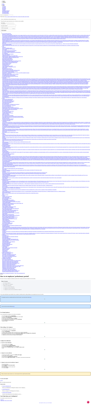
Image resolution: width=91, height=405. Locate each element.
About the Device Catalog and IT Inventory (68, 233)
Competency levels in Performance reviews (81, 181)
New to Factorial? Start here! (6, 33)
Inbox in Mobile (55, 43)
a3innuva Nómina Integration (6, 125)
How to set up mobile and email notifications (34, 40)
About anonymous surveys (24, 187)
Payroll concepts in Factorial (6, 122)
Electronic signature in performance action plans (72, 149)
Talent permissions (18, 173)
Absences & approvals (5, 85)
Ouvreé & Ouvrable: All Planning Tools (50, 97)
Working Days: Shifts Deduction (72, 97)
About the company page (80, 157)
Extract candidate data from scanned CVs (64, 159)
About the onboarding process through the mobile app (27, 43)
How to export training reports (6, 198)
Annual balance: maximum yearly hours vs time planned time (54, 80)
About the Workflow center (14, 175)
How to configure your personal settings (78, 40)
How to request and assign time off (25, 86)
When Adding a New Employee (8, 284)
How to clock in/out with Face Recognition (43, 78)
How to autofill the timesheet (33, 80)
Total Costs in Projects (5, 113)
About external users (13, 172)
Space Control (4, 169)
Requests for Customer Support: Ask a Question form (10, 261)
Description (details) (4, 25)
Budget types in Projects (6, 114)
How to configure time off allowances (30, 90)
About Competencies (14, 183)
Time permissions (4, 173)
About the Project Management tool (7, 99)
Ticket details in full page (6, 248)
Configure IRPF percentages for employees (10, 38)
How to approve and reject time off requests (58, 86)
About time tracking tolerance (15, 78)
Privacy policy (7, 400)
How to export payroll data (15, 122)
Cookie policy (2, 400)
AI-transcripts (39, 191)
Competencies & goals (5, 182)
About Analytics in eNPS (68, 187)
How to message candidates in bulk (10, 159)
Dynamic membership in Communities (50, 189)
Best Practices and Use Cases (80, 137)
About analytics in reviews (6, 181)
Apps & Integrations (5, 224)
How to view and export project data (7, 101)
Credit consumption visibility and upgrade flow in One (10, 57)
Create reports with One (36, 177)
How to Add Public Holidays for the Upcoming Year (81, 87)
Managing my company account (7, 34)
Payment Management (5, 140)
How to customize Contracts (31, 162)
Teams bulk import (15, 165)
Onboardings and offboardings (37, 231)
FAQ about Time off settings (39, 91)
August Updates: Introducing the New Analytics (25, 177)
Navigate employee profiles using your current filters (76, 165)
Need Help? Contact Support (6, 258)
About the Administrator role (21, 172)
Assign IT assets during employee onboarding (82, 233)
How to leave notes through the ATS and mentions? (35, 158)
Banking (10, 140)
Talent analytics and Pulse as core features (68, 181)
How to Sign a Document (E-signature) (8, 149)
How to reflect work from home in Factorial (79, 82)
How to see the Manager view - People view (9, 105)
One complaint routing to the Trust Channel (8, 75)
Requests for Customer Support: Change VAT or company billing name (13, 265)
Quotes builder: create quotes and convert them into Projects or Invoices (13, 117)
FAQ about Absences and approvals (61, 87)
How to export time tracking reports (83, 79)
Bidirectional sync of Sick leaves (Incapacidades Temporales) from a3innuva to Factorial (23, 126)
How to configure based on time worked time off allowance (61, 90)
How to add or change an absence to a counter (79, 88)
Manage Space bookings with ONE (7, 59)
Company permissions (24, 173)
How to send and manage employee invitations (39, 45)
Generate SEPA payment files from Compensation (71, 123)
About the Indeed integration (6, 227)
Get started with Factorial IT (6, 231)
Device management (45, 231)
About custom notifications (6, 175)
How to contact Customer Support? (10, 16)
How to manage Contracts (11, 162)
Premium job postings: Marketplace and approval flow (24, 159)
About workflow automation (30, 175)
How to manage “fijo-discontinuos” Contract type (73, 162)
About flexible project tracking (6, 102)
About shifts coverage (22, 95)
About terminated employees (39, 162)
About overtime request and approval (59, 79)
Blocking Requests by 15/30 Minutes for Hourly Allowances (63, 88)
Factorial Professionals (42, 123)
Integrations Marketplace (6, 226)
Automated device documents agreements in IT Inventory (48, 233)
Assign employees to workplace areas (62, 165)
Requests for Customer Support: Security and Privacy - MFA (11, 266)
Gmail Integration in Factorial (51, 227)
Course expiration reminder (6, 202)
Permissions (4, 171)
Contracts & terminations (6, 161)
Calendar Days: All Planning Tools (16, 97)
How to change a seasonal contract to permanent (32, 163)
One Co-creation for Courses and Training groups (9, 62)
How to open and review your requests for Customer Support (11, 260)
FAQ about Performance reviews (42, 181)
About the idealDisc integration (15, 227)
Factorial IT (4, 230)
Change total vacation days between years (48, 92)
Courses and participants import (7, 209)
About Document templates (6, 152)
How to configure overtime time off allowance (77, 90)
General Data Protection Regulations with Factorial (50, 157)
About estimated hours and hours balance (71, 79)
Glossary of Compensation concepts (85, 123)
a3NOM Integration (14, 125)
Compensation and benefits (6, 120)
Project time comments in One (6, 73)
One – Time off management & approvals (8, 51)
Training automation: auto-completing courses (9, 206)
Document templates (5, 151)
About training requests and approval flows (8, 200)
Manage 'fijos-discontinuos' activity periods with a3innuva (56, 126)
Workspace (4, 134)
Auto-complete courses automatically (7, 207)
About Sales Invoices (5, 141)
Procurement (4, 138)
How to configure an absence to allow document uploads (81, 92)
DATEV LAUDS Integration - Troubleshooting (75, 126)
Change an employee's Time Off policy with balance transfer (11, 93)
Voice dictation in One (5, 65)
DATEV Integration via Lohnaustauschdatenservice (25, 125)
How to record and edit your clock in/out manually (78, 78)
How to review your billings (6, 253)
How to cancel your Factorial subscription (8, 255)
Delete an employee (56, 163)
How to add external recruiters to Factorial (76, 156)
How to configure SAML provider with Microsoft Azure (69, 35)
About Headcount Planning (6, 143)
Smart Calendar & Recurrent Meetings (15, 191)
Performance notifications (6, 245)
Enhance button (4, 67)
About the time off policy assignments (75, 91)
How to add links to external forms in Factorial (72, 45)
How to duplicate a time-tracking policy (22, 84)
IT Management (4, 229)
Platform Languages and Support (27, 45)
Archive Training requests (6, 220)
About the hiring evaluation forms (61, 158)
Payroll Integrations (5, 124)
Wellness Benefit (80, 129)
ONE (3, 46)
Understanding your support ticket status (8, 268)
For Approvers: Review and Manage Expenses (54, 137)
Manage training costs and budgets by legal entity (9, 218)
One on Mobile (4, 49)
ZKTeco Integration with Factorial (32, 227)
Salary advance (4, 131)
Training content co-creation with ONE (8, 211)
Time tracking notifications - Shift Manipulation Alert (10, 239)
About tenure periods (31, 91)
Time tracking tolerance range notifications (8, 241)
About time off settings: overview (7, 90)
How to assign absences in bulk (24, 88)
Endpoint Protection (51, 231)
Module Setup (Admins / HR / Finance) (16, 137)
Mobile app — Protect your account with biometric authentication (68, 43)
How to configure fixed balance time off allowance (44, 90)
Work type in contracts (80, 163)
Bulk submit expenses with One (7, 68)
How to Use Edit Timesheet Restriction (22, 81)
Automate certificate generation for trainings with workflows (11, 201)
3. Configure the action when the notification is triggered (12, 289)
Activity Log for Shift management (84, 95)
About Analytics (51, 177)
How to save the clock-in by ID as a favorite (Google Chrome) (64, 81)
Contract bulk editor (21, 163)
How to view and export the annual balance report (33, 95)
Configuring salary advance (14, 132)
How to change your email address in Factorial (59, 41)
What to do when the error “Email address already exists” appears (12, 45)
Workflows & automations (6, 174)
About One (4, 47)
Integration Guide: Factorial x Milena (55, 125)
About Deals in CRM (12, 141)
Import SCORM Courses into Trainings (8, 216)
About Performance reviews (51, 181)
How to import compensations (23, 122)
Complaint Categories (28, 185)
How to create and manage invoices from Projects (9, 109)
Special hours (65, 80)
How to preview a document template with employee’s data (66, 152)
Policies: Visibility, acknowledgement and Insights (9, 247)
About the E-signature (34, 149)
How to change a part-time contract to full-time (46, 163)
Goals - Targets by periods (47, 183)
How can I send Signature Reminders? (59, 149)
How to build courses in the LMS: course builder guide (10, 208)
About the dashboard (5, 40)
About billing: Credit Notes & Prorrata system (9, 254)
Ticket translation (4, 251)
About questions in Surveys (32, 187)
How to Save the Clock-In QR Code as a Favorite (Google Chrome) (38, 81)
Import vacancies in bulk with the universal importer (50, 159)
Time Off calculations (13, 92)
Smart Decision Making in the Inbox (26, 37)
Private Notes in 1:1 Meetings (46, 191)
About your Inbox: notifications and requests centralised (49, 40)
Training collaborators (5, 219)
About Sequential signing (83, 149)
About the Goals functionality (6, 183)
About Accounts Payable (52, 139)
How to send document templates (52, 152)
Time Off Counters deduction (6, 97)
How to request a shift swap (45, 95)
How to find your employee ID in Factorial (21, 41)
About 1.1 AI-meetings (5, 191)
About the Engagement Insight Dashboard (78, 187)
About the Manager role (5, 389)
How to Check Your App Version (48, 43)
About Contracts (4, 162)
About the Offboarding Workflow (40, 175)
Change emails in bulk (40, 38)
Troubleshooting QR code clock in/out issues (12, 83)
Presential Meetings (29, 191)
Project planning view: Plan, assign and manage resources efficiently (12, 108)
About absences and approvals (6, 86)
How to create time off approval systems (45, 86)
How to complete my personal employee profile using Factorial (18, 40)
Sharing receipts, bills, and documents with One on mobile (11, 70)
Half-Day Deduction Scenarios (39, 97)
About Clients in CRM (18, 141)
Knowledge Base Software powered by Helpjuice (45, 402)
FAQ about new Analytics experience (12, 177)
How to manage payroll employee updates (34, 122)
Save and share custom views (21, 38)
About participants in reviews (23, 181)
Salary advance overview (6, 132)
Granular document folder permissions (31, 172)
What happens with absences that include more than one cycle (19, 91)
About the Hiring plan (26, 156)
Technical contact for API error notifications (50, 38)
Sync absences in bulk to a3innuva (42, 126)
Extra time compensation (41, 80)
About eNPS (55, 187)
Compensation (4, 121)
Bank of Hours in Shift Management (73, 95)
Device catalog (60, 233)
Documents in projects (5, 110)
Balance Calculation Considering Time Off (53, 82)
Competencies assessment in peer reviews (36, 183)
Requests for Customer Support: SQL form (8, 264)
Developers (62, 231)
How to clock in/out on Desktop (14, 79)
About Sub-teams (12, 166)
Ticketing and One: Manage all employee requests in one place (11, 60)
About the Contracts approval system (20, 162)
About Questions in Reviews (32, 181)
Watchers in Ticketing (5, 249)
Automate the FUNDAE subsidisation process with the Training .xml (12, 203)
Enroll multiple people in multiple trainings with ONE (10, 74)
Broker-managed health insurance (11, 130)
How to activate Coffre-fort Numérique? (8, 153)
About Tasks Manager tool (19, 168)
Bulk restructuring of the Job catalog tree (51, 165)
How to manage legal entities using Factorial (22, 16)
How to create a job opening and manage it (20, 157)
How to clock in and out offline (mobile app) (45, 83)
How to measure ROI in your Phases (7, 115)
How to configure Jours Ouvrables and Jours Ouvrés (62, 91)
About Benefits (54, 129)
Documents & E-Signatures (6, 145)
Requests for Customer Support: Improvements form (10, 262)
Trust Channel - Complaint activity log (46, 185)
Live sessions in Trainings (6, 222)
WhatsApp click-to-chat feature (63, 157)
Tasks (3, 167)
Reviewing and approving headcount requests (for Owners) (48, 143)
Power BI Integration (59, 227)
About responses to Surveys (41, 187)
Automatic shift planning (63, 95)
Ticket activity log (5, 250)
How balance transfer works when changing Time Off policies (45, 93)
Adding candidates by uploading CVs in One (9, 66)
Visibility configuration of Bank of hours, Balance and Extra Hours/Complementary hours (66, 83)
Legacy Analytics (4, 178)
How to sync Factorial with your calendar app (65, 40)
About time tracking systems (54, 78)
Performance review (5, 180)
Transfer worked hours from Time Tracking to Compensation (55, 123)
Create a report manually (58, 177)
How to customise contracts (86, 162)
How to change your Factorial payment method (9, 256)
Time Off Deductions (5, 96)
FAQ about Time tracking (17, 80)
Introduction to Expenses (6, 137)
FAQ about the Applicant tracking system (49, 158)
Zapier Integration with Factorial (85, 227)
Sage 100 (66, 126)
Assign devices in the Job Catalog (21, 233)
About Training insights (5, 197)
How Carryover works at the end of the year (35, 92)
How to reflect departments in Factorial (38, 165)
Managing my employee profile (7, 39)
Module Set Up (20, 140)
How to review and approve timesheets (29, 79)
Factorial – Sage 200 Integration (72, 125)
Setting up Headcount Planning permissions (63, 143)
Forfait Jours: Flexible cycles (69, 92)
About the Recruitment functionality (17, 156)
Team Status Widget (51, 81)
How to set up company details (20, 35)
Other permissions (30, 173)
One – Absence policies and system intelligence (9, 50)
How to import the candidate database (13, 158)
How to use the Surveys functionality (7, 187)
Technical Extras (87, 137)
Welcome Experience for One (6, 63)
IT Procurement (13, 231)
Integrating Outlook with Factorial (68, 227)
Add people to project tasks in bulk (7, 119)
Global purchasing (57, 231)
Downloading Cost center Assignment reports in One (10, 61)
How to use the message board (8, 157)
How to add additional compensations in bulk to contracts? (75, 122)
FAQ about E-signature (49, 149)
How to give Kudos (5, 194)
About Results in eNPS (61, 187)
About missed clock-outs (24, 80)
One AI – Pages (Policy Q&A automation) (8, 48)
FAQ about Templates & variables (27, 152)
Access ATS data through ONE (37, 159)
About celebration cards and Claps (14, 189)
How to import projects (5, 103)
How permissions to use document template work (39, 152)
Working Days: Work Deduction (82, 97)
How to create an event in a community (39, 189)
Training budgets (4, 213)
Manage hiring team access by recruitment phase (77, 159)
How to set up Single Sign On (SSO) (40, 35)
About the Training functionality (7, 196)
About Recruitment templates (33, 156)
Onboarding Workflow (22, 175)
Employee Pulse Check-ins (6, 192)
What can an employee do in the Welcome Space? (13, 37)
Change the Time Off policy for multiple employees (28, 93)
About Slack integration (76, 227)
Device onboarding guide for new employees (33, 233)
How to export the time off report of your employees (33, 87)
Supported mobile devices (39, 43)
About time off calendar (44, 87)
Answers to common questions (6, 44)
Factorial (10, 400)
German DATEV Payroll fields (15, 127)
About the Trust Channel (6, 185)
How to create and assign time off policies (18, 90)
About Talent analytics (58, 181)
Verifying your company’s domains (31, 38)
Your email (2, 22)
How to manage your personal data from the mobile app (10, 43)
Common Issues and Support (71, 137)
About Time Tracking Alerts (6, 242)
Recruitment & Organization (6, 154)
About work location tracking (24, 78)
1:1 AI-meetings (4, 190)
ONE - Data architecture (6, 54)
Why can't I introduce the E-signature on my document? (22, 149)
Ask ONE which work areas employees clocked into (10, 76)
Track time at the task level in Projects (8, 118)
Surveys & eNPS (4, 186)
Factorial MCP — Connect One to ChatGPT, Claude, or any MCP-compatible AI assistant (15, 72)
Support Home (2, 273)
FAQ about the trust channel (14, 185)
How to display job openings (72, 157)
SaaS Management (30, 231)
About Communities (22, 189)
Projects (3, 98)
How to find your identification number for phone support (11, 270)
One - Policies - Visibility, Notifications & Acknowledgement (11, 52)
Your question (3, 23)
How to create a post (5, 189)
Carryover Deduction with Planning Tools (28, 97)
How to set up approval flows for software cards (14, 139)
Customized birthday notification (50, 175)
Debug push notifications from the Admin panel (71, 37)
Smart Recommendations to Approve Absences (47, 88)
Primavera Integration (64, 125)
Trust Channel (4, 184)
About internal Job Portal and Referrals (51, 156)
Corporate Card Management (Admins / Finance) (29, 137)
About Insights (4, 177)
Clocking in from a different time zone (25, 83)
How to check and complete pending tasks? (8, 168)
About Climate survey (17, 187)
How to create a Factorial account (30, 35)
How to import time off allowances (49, 91)
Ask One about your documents (7, 58)
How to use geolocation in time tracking (65, 78)
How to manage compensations (46, 122)
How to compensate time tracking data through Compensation (20, 123)
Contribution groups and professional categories (25, 165)
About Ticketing (4, 246)
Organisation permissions (11, 173)
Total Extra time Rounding (35, 83)
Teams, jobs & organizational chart (19, 273)
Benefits (3, 128)
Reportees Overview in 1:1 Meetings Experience (58, 191)
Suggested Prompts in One (6, 64)
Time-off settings (4, 89)
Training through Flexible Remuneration (71, 129)
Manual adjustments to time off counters (22, 92)
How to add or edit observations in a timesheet (80, 81)
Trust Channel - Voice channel (36, 185)
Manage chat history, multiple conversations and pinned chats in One (12, 56)
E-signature (4, 148)
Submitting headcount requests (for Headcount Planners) (30, 143)
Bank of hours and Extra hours (11, 81)
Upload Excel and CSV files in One (7, 69)
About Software (4, 139)
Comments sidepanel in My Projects (7, 112)
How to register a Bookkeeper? (34, 123)
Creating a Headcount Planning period (16, 143)
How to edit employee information (37, 37)
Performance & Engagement (6, 179)
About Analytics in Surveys (49, 187)
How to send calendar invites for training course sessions (10, 212)
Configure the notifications (7, 285)
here (30, 297)
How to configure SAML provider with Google (54, 35)
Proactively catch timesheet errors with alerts (40, 82)
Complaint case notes (21, 185)
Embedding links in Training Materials (8, 204)
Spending (3, 136)
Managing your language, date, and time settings (73, 41)
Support (3, 4)
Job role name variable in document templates (82, 152)
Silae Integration (41, 125)
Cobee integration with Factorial (42, 227)
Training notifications (5, 240)
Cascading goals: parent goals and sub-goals (57, 183)
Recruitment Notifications (6, 243)
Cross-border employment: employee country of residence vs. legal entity (53, 37)
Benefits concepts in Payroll (61, 129)
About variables (19, 152)
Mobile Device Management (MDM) (21, 231)
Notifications (4, 234)
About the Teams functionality (6, 392)
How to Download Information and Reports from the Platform (55, 45)
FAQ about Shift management (14, 95)
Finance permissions (43, 173)
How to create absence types (16, 86)
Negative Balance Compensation (59, 92)
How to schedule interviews (70, 158)
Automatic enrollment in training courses (8, 221)
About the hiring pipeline (42, 156)
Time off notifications (5, 235)
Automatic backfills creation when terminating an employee (68, 163)
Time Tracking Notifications (6, 238)
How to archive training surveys (7, 223)
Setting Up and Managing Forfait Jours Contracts (25, 82)
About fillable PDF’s (14, 152)
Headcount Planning (5, 142)
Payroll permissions (36, 173)
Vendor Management (15, 140)
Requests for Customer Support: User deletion (9, 267)
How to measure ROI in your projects (8, 111)
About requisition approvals (23, 158)
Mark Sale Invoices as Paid (26, 141)
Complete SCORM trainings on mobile (8, 217)
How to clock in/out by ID (33, 78)
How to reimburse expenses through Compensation (58, 122)
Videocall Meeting (34, 191)
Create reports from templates (44, 177)
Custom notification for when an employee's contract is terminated (64, 175)
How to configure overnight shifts (73, 80)
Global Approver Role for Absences (34, 88)
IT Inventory (4, 232)
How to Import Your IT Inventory (11, 233)
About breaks (21, 79)
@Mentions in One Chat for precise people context (9, 55)
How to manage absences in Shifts (55, 95)
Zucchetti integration (36, 125)
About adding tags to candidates (38, 157)
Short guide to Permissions (6, 172)
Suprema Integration (24, 227)
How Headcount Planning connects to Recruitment (78, 143)
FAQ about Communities (29, 189)
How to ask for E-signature (42, 149)
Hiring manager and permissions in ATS (64, 156)
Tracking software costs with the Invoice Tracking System (40, 139)
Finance (3, 133)
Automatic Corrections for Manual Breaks (66, 82)
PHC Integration (46, 125)
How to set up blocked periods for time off (18, 87)
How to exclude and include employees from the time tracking (44, 79)
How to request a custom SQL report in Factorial (9, 269)
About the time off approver (35, 86)
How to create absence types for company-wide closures (10, 88)
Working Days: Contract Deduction (61, 97)
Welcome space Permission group (42, 172)
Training (3, 195)
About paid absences (70, 87)
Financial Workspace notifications (7, 244)
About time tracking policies (6, 78)
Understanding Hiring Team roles (7, 165)
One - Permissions (5, 53)
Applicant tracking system (6, 155)
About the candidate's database (6, 156)
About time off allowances (52, 87)
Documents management (6, 146)
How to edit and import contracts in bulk (50, 162)
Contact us (2, 399)
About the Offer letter (29, 157)
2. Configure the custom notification (9, 288)
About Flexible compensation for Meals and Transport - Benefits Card (12, 129)
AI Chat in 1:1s (23, 191)
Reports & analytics (5, 176)
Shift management (5, 94)
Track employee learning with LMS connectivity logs (10, 210)
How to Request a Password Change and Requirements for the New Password (40, 41)
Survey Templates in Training (6, 205)
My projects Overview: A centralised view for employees (10, 104)
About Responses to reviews (14, 181)
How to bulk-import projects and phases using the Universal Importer (12, 116)
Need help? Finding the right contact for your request (10, 271)
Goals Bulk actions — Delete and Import (24, 183)
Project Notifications (5, 237)
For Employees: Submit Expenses (42, 137)
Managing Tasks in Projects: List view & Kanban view (10, 107)
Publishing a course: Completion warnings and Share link (10, 215)
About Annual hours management (61, 162)
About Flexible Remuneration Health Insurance (45, 129)
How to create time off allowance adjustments (72, 86)
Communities (4, 188)
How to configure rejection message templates (81, 158)
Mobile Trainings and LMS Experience (8, 214)
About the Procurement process (26, 139)
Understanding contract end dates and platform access (10, 163)
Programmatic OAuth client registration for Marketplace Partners (12, 225)
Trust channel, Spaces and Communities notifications (10, 236)
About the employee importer (61, 38)
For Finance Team (64, 137)
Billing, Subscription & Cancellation (7, 252)
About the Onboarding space (79, 175)
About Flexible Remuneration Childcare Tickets (30, 129)
